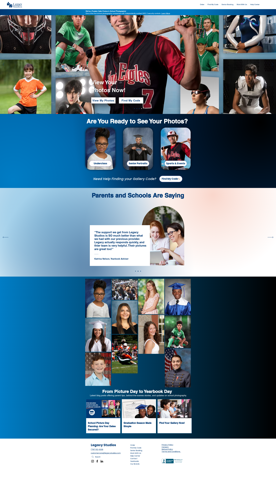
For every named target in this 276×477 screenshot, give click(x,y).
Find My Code (135, 448)
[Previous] (3, 64)
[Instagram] (92, 461)
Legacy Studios (103, 445)
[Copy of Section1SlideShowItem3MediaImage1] (141, 108)
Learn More (165, 13)
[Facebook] (97, 461)
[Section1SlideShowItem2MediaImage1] (136, 108)
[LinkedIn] (102, 461)
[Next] (272, 64)
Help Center (135, 456)
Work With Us (135, 453)
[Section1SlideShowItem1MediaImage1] (134, 108)
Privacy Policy (167, 445)
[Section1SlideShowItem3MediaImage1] (139, 108)
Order (132, 445)
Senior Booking (136, 450)
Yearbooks (134, 461)
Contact (133, 458)
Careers (165, 447)
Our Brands (135, 464)
